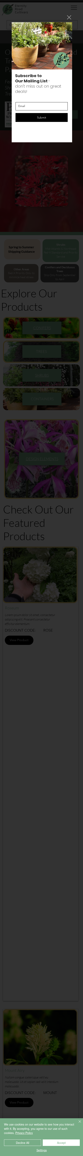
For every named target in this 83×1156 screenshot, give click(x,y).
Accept (61, 1143)
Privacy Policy (24, 1133)
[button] (69, 17)
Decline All (22, 1143)
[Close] (77, 1124)
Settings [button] (41, 1150)
